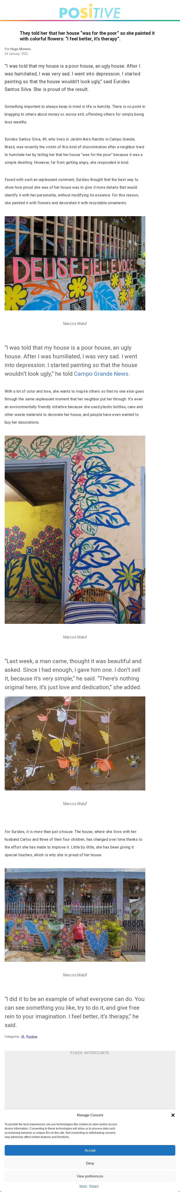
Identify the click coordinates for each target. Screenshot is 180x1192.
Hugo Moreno (20, 49)
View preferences (90, 1176)
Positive (31, 1036)
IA (22, 1036)
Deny (90, 1163)
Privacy (94, 1186)
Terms (83, 1186)
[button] (173, 1115)
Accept (90, 1150)
